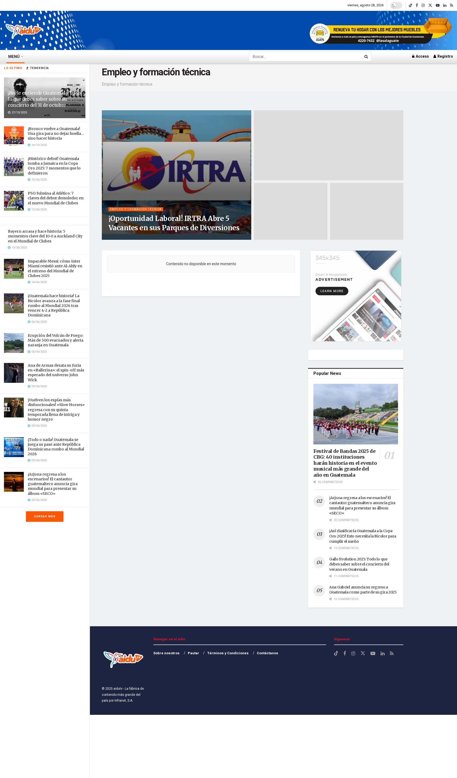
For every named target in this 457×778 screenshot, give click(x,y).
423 (156, 238)
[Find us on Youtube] (438, 5)
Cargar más (45, 516)
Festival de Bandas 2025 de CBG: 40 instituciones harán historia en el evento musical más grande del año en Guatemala (345, 463)
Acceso (422, 56)
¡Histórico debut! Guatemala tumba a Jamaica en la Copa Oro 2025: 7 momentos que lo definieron (54, 166)
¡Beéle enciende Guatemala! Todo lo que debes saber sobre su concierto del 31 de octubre (44, 99)
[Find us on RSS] (451, 5)
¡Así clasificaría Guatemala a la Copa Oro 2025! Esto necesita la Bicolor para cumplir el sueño (362, 536)
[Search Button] (366, 56)
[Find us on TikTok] (410, 5)
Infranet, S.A (123, 700)
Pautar (193, 653)
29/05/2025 (139, 238)
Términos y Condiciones (228, 653)
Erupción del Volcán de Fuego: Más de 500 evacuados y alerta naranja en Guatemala (55, 340)
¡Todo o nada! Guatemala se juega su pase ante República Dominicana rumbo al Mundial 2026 (56, 447)
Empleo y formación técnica (136, 209)
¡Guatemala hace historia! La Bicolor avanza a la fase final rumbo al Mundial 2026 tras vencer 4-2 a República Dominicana (54, 305)
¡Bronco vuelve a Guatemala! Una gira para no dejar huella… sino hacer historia (56, 133)
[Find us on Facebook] (417, 5)
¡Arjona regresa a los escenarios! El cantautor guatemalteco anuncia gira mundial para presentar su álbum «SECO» (52, 484)
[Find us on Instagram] (423, 5)
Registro (445, 56)
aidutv (120, 238)
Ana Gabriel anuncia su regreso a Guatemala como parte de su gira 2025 (363, 590)
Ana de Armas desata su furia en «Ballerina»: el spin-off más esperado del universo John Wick (56, 372)
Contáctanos (267, 653)
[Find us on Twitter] (430, 5)
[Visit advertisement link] (381, 30)
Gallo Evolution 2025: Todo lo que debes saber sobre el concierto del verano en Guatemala (359, 564)
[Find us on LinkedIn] (444, 5)
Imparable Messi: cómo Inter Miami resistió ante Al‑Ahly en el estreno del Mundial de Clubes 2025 (55, 268)
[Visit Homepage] (24, 30)
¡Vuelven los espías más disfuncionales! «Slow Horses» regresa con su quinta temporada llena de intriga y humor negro (56, 410)
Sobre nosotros (166, 653)
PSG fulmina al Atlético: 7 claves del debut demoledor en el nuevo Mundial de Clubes (56, 198)
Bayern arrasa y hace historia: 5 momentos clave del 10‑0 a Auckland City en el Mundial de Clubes (45, 236)
